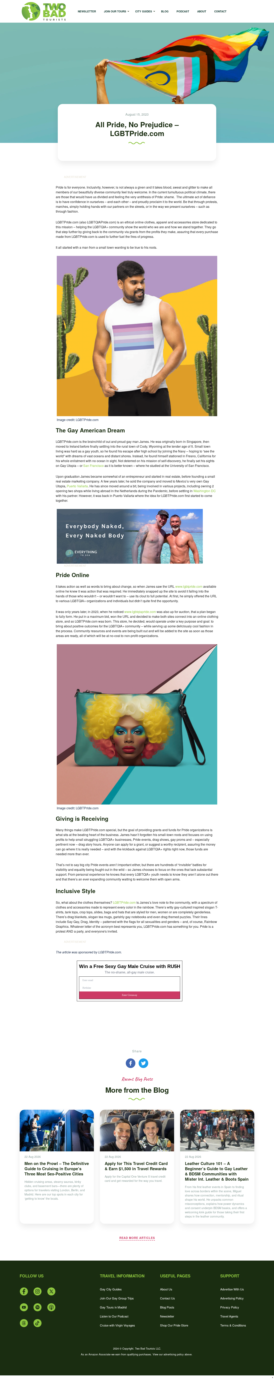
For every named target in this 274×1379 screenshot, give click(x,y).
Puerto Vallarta (77, 486)
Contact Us (167, 1298)
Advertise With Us (232, 1289)
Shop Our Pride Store (174, 1325)
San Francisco (93, 465)
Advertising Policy (232, 1298)
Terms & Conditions (233, 1325)
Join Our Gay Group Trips (117, 1298)
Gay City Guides (111, 1289)
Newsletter (167, 1316)
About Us (166, 1289)
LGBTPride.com (124, 902)
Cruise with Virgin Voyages (117, 1325)
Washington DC (204, 491)
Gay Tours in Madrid (113, 1307)
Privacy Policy (229, 1307)
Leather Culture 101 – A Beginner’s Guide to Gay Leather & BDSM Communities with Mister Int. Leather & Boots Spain (217, 1171)
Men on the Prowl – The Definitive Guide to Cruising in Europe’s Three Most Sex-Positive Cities (56, 1168)
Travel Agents (229, 1316)
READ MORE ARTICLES (137, 1238)
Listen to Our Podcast (114, 1316)
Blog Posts (167, 1307)
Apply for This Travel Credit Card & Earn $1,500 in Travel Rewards (136, 1165)
